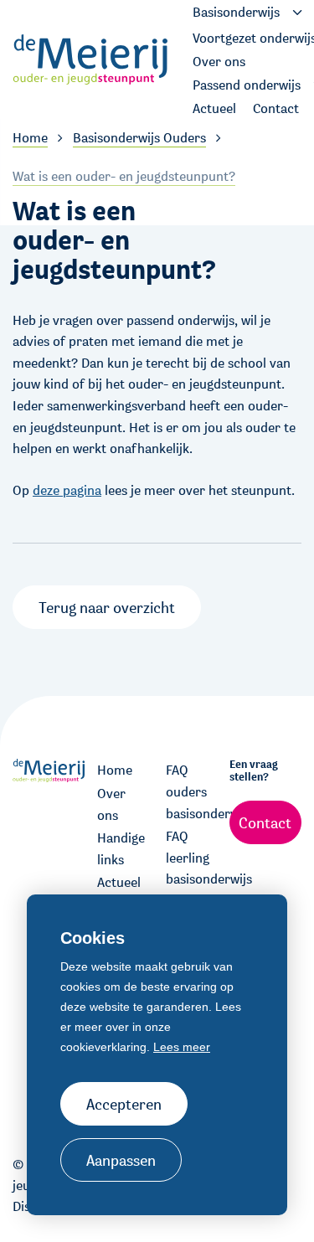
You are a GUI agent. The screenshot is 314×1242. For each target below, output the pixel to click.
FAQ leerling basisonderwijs (192, 857)
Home (114, 770)
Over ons (111, 804)
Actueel (119, 882)
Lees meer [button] (181, 1047)
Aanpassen (121, 1160)
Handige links (121, 848)
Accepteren (124, 1104)
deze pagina (67, 490)
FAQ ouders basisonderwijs (192, 791)
